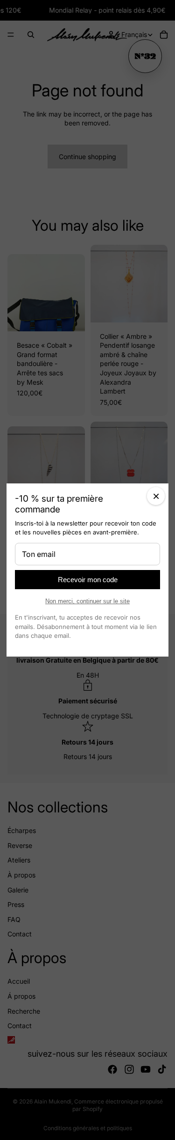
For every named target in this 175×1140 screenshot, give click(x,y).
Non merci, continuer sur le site (87, 601)
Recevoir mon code (88, 580)
